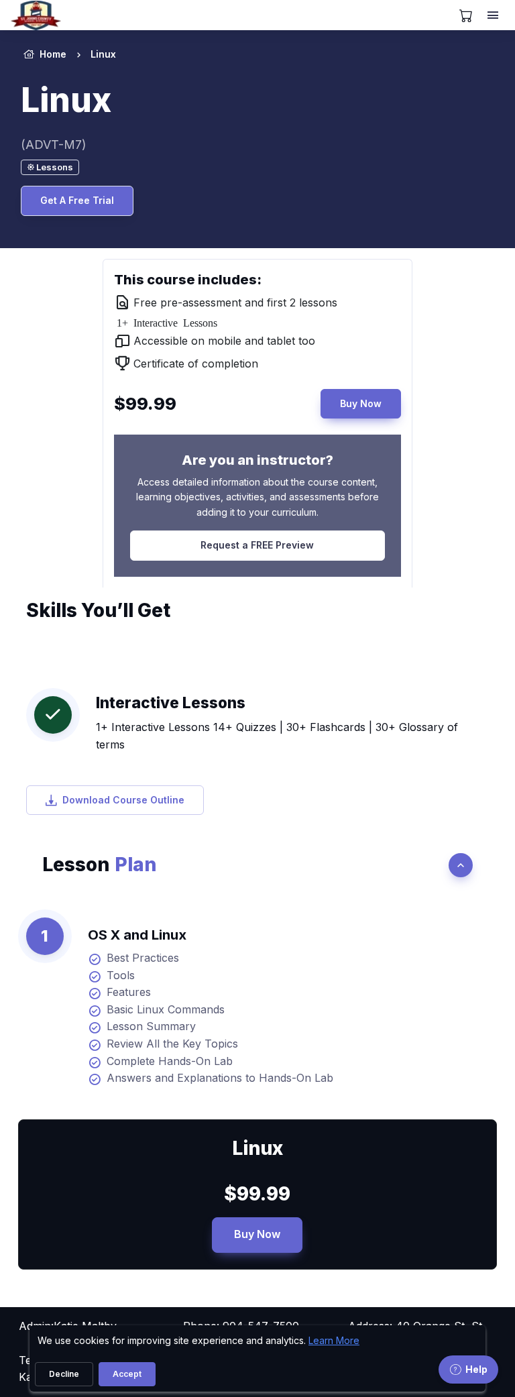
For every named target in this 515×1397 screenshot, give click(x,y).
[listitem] (91, 54)
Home (53, 54)
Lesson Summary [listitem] (151, 1026)
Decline (64, 1374)
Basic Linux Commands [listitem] (166, 1009)
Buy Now (361, 403)
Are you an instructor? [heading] (257, 460)
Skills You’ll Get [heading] (98, 610)
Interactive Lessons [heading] (170, 702)
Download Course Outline (123, 799)
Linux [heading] (66, 100)
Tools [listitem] (121, 975)
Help (476, 1369)
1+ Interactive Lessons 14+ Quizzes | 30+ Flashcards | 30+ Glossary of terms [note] (277, 735)
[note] (50, 167)
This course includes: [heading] (188, 280)
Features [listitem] (129, 992)
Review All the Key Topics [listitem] (172, 1043)
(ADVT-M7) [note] (54, 144)
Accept (127, 1374)
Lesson (99, 864)
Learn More (333, 1340)
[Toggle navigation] (494, 15)
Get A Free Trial (77, 200)
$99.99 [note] (257, 1193)
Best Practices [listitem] (143, 957)
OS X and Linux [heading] (137, 935)
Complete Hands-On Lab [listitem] (170, 1061)
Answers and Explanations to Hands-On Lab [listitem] (220, 1077)
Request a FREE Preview (257, 545)
